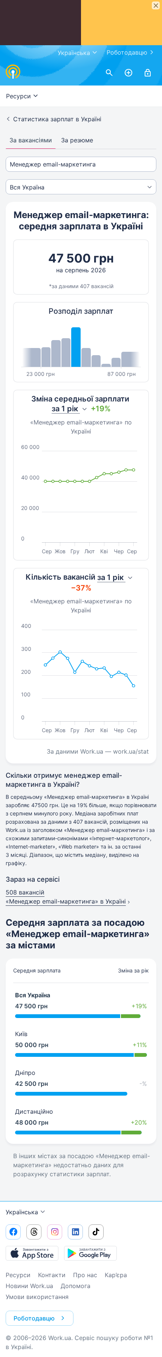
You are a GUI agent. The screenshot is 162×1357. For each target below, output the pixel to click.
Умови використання (37, 1297)
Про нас (85, 1275)
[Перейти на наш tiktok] (96, 1231)
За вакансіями (30, 140)
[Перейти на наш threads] (33, 1231)
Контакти (52, 1275)
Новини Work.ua (29, 1286)
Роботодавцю (127, 52)
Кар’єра (116, 1275)
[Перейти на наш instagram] (54, 1231)
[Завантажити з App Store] (32, 1253)
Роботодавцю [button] (34, 1318)
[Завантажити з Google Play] (90, 1253)
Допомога (75, 1286)
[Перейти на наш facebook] (13, 1231)
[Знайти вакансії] (109, 73)
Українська (22, 1212)
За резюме (77, 140)
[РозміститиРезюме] (128, 73)
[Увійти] (147, 73)
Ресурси (18, 1275)
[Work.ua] (13, 71)
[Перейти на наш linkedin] (75, 1231)
